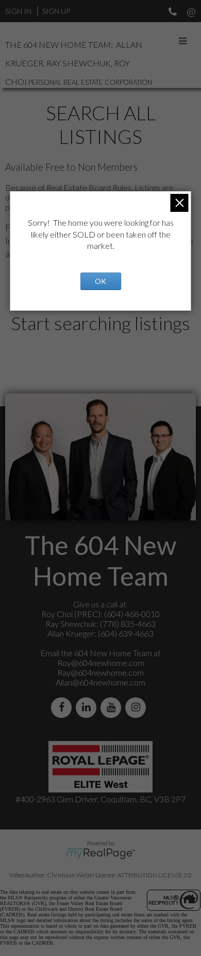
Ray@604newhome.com (100, 672)
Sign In (18, 11)
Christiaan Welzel (70, 875)
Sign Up (56, 11)
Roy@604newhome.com (100, 663)
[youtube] (112, 707)
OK (100, 281)
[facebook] (63, 707)
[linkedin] (88, 707)
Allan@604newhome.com (100, 682)
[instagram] (137, 707)
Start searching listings (100, 323)
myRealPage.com (101, 853)
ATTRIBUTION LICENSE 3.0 (155, 875)
